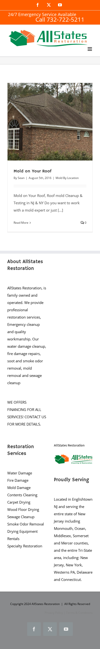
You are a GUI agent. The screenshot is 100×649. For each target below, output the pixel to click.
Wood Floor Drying (23, 509)
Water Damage (19, 473)
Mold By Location (67, 178)
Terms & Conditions (79, 613)
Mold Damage (19, 487)
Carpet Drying (18, 502)
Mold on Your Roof (32, 171)
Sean (21, 178)
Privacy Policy (54, 613)
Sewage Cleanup (20, 516)
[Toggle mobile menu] (90, 49)
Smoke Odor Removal (25, 524)
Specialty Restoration (24, 545)
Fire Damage (17, 480)
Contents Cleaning (22, 494)
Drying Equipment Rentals (22, 535)
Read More (21, 223)
